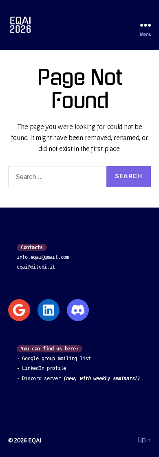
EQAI (34, 440)
